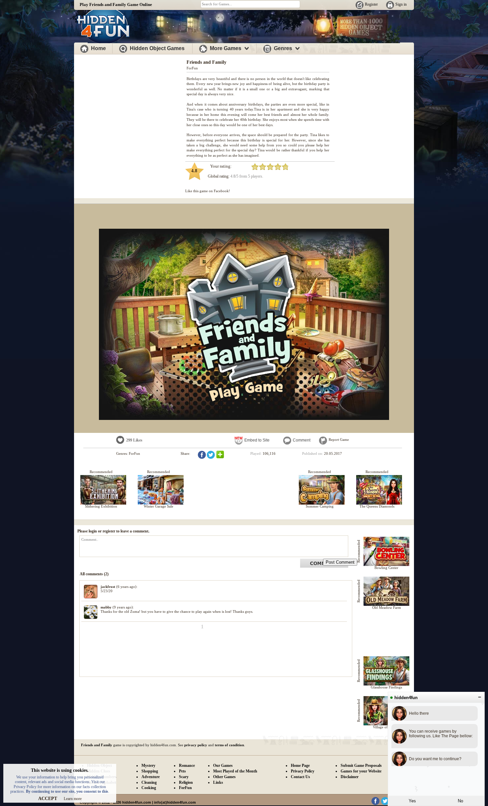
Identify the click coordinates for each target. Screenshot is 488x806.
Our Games (223, 765)
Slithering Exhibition (101, 506)
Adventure (150, 776)
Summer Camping (320, 506)
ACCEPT (47, 798)
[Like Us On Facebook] (375, 803)
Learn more (73, 798)
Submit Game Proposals (361, 765)
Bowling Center (386, 568)
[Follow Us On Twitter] (385, 803)
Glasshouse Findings (386, 687)
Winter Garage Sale (158, 506)
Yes (412, 800)
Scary (184, 776)
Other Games (224, 776)
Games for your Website (361, 771)
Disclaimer (350, 776)
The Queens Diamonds (377, 506)
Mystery (148, 765)
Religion (186, 782)
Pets (182, 771)
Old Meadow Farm (386, 607)
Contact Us (300, 776)
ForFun (192, 68)
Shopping (149, 771)
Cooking (148, 787)
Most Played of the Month (235, 771)
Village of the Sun (386, 727)
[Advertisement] (130, 102)
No (460, 800)
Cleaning (149, 782)
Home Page (300, 765)
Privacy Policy (302, 771)
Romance (187, 765)
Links (218, 782)
